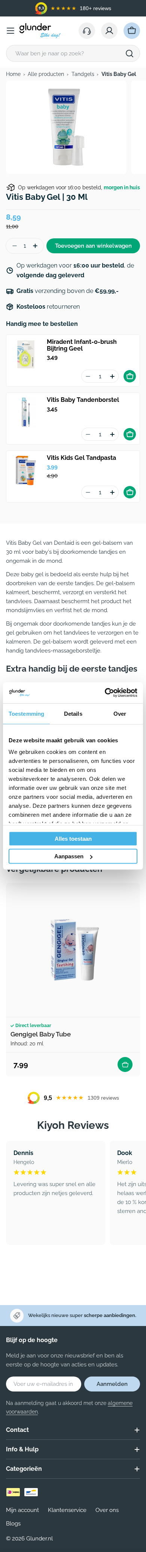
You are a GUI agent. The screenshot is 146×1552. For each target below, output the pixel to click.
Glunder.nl (39, 1538)
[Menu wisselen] (10, 30)
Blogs (13, 1523)
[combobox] (73, 53)
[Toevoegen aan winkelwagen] (130, 376)
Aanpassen (68, 856)
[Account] (109, 30)
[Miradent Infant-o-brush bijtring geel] (26, 354)
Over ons (107, 1510)
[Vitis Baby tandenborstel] (26, 412)
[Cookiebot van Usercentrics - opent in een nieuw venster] (105, 693)
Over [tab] (119, 713)
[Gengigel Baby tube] (73, 950)
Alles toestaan (73, 838)
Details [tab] (73, 713)
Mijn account (22, 1510)
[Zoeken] (129, 53)
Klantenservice (67, 1510)
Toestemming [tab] (26, 713)
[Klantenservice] (87, 30)
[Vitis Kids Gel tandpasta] (26, 470)
